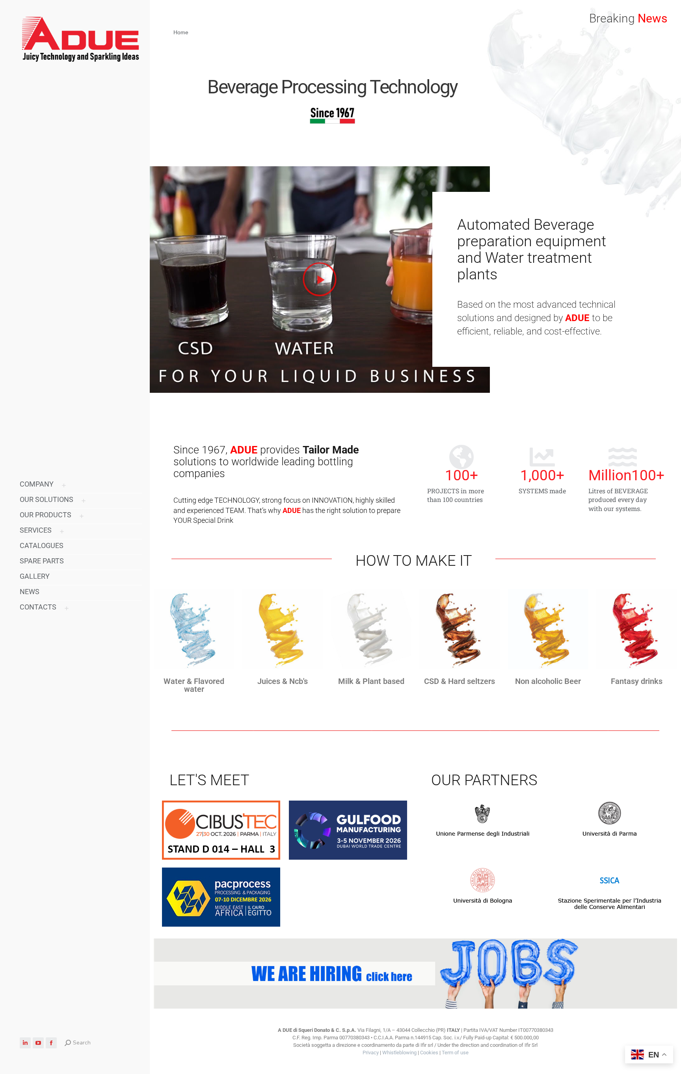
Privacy (371, 1052)
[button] (563, 7)
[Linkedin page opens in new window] (25, 1042)
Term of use (455, 1052)
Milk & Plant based (371, 681)
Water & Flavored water (194, 685)
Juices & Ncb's (282, 681)
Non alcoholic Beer (548, 681)
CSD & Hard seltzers (459, 681)
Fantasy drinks (636, 681)
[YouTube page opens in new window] (38, 1042)
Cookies (429, 1052)
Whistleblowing (399, 1052)
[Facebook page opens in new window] (51, 1042)
